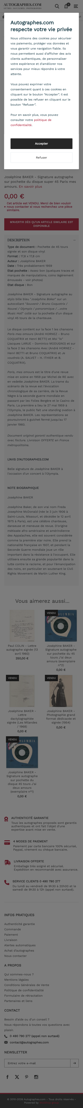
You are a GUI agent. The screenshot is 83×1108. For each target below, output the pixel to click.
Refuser (41, 157)
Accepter (41, 143)
